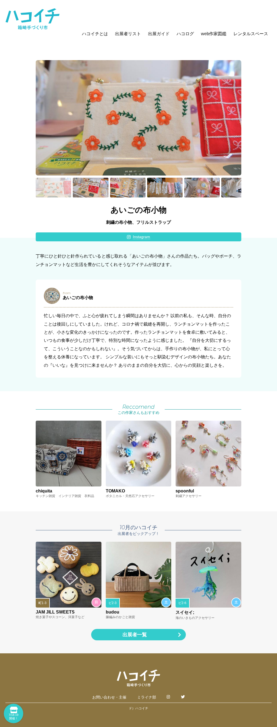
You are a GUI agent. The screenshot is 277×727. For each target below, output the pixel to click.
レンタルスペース (250, 33)
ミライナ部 (146, 697)
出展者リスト (128, 33)
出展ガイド (159, 33)
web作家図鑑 (213, 33)
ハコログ (185, 33)
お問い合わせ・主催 (109, 697)
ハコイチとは (95, 33)
